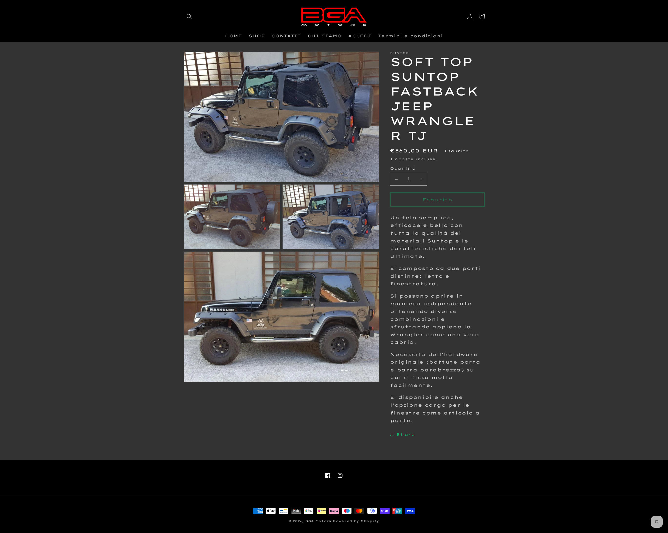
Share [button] (405, 434)
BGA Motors (318, 521)
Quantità (403, 168)
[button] (189, 16)
